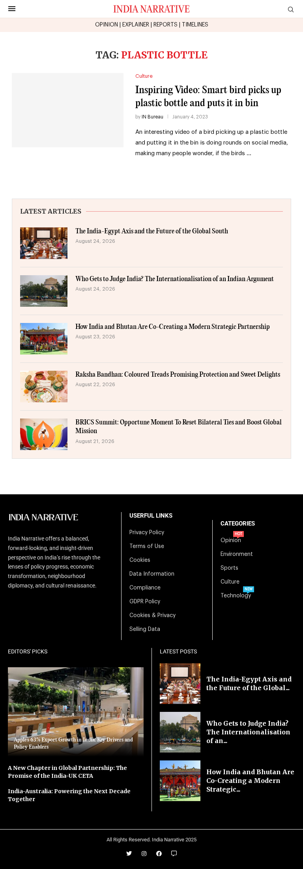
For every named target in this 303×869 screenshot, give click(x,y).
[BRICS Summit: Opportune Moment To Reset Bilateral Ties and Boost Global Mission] (43, 434)
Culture (230, 582)
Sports (229, 568)
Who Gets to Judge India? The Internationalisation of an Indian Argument (174, 279)
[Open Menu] (11, 8)
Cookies (139, 560)
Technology (236, 596)
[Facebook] (159, 853)
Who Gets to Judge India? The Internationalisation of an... (248, 732)
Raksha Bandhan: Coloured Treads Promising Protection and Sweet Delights (177, 375)
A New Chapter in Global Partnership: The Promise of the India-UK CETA (67, 771)
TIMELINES (195, 25)
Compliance (145, 588)
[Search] (291, 10)
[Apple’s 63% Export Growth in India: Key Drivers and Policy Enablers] (76, 711)
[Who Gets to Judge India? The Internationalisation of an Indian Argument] (43, 291)
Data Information (151, 574)
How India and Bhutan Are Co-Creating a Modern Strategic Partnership (172, 327)
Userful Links (150, 516)
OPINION (106, 25)
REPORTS (165, 25)
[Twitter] (129, 853)
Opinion (231, 540)
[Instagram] (144, 853)
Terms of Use (146, 546)
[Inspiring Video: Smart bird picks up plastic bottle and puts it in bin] (67, 110)
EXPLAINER (135, 25)
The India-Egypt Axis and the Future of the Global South (151, 231)
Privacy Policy (146, 532)
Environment (237, 554)
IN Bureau (152, 116)
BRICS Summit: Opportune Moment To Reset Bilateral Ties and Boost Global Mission (178, 427)
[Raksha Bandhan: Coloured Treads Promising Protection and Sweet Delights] (43, 386)
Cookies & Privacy (152, 615)
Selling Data (144, 629)
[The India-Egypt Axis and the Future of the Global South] (43, 243)
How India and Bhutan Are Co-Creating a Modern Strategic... (250, 781)
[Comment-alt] (174, 853)
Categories (238, 524)
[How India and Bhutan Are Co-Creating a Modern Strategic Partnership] (43, 339)
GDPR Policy (144, 601)
